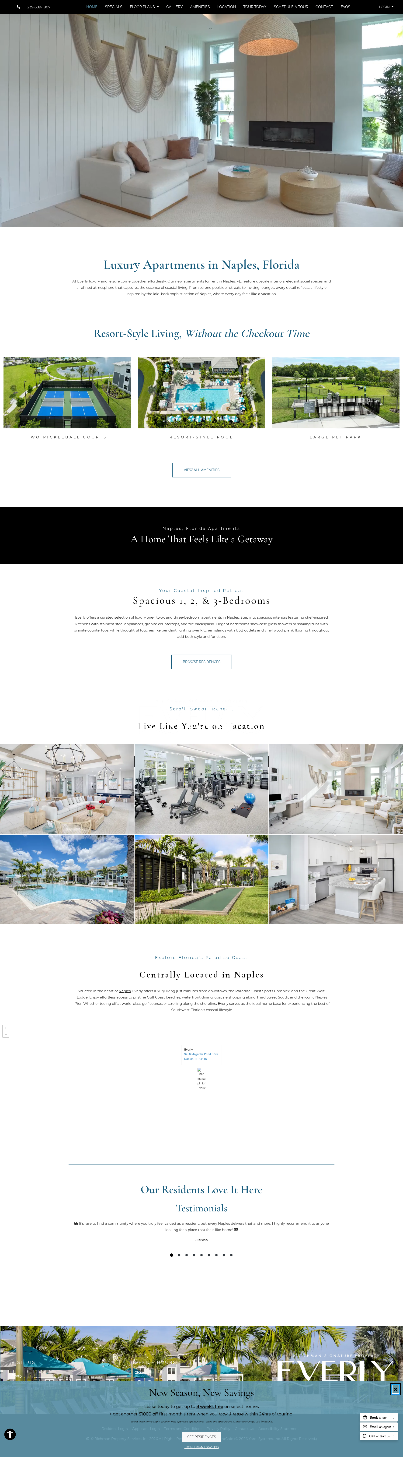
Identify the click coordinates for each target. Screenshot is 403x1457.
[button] (386, 7)
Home (91, 7)
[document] (201, 1078)
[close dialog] (396, 1389)
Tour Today (254, 7)
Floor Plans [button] (143, 7)
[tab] (172, 1255)
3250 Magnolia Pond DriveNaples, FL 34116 (201, 1056)
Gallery (174, 7)
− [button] (6, 1034)
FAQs (345, 7)
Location (226, 7)
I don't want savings (201, 1447)
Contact (324, 7)
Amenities (200, 7)
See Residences (201, 1437)
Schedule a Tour (291, 7)
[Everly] (202, 1078)
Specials (113, 7)
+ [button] (6, 1028)
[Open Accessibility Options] (10, 1435)
